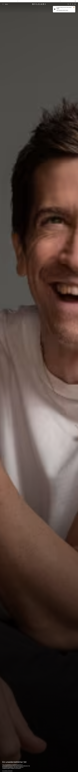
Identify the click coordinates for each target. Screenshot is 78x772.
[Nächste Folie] (60, 1)
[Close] (73, 7)
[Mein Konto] (73, 5)
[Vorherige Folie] (18, 1)
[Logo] (39, 5)
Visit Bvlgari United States (62, 10)
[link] (70, 5)
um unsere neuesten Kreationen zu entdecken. (47, 1)
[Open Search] (68, 5)
